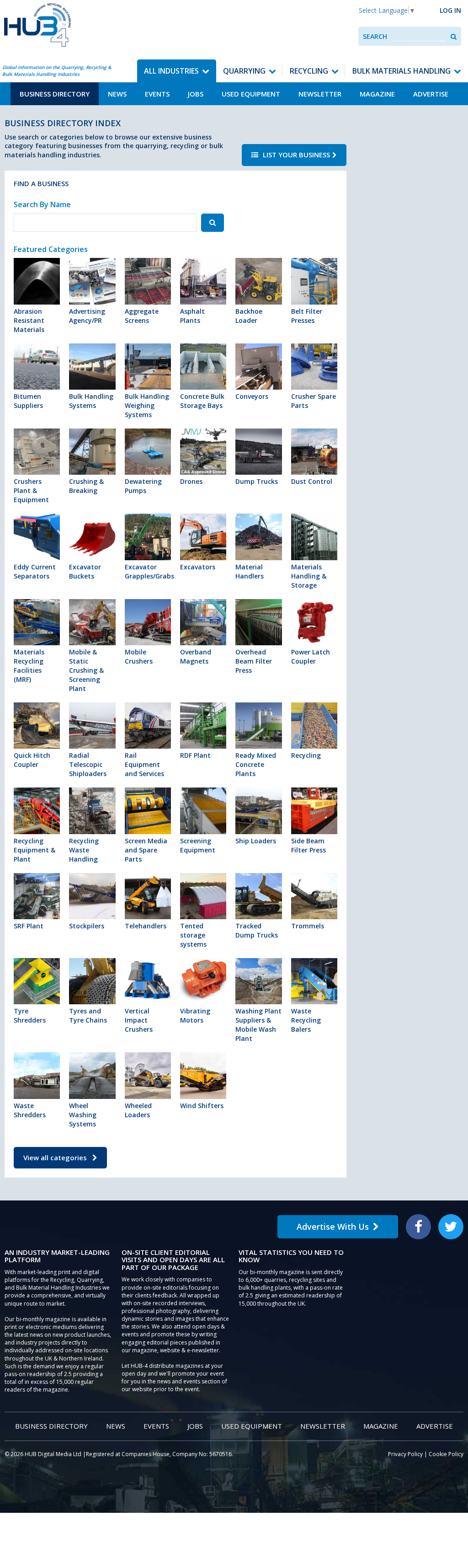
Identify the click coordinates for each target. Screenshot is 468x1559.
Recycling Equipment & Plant (34, 849)
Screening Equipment (197, 845)
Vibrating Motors (195, 1015)
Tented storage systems (193, 934)
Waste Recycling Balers (306, 1020)
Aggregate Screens (142, 316)
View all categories (56, 1157)
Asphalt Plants (192, 316)
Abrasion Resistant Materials (29, 320)
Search (375, 36)
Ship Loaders (255, 840)
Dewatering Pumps (143, 486)
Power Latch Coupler (310, 656)
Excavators (197, 567)
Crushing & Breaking (86, 486)
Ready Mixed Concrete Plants (255, 764)
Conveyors (251, 396)
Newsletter (319, 93)
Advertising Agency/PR (87, 316)
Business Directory (55, 93)
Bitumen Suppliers (28, 401)
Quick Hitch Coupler (32, 760)
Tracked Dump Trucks (256, 930)
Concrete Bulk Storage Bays (202, 401)
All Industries (171, 71)
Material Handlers (249, 571)
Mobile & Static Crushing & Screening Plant (86, 670)
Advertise (430, 93)
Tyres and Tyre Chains (88, 1015)
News (117, 93)
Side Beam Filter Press (308, 845)
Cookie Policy (446, 1454)
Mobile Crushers (139, 656)
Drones (191, 481)
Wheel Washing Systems (82, 1114)
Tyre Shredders (30, 1015)
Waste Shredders (30, 1110)
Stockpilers (86, 925)
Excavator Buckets (85, 571)
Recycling (309, 71)
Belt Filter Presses (306, 316)
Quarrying (244, 71)
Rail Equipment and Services (144, 764)
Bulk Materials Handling (401, 71)
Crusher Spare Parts (313, 401)
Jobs (195, 93)
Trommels (307, 925)
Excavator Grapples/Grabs (148, 571)
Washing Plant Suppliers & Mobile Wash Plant (258, 1025)
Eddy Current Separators (35, 571)
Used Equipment (251, 93)
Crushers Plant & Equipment (31, 490)
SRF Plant (28, 925)
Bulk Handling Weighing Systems (147, 405)
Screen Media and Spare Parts (146, 849)
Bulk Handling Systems (91, 401)
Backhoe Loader (248, 316)
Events (157, 93)
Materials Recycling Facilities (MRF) (29, 666)
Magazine (377, 93)
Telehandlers (145, 925)
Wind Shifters (201, 1105)
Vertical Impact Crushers (139, 1020)
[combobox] (419, 36)
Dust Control (311, 481)
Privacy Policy (405, 1454)
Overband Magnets (195, 656)
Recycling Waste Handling (84, 849)
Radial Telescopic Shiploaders (87, 764)
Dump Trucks (256, 481)
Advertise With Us (333, 1226)
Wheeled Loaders (138, 1110)
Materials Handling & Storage (308, 576)
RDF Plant (195, 755)
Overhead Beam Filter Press (253, 661)
